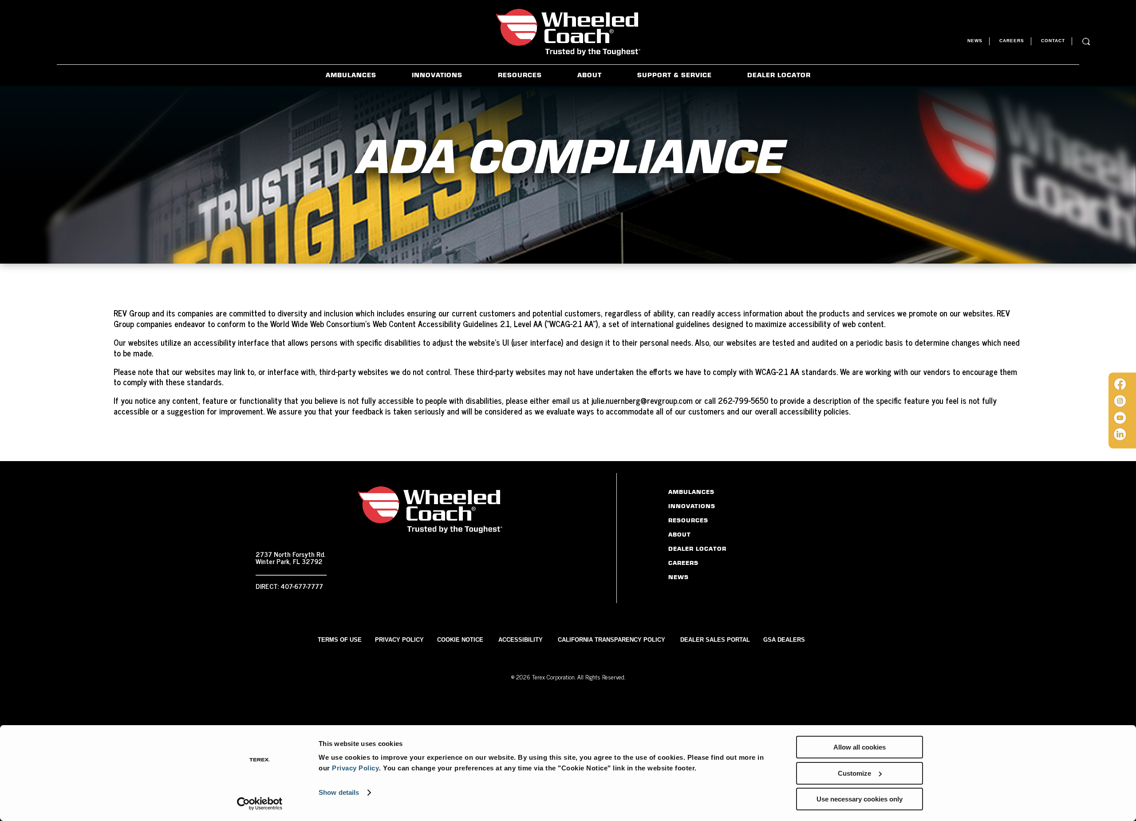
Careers (1011, 40)
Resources (520, 75)
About (589, 75)
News (974, 40)
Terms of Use (340, 639)
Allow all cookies (859, 747)
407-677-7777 (301, 586)
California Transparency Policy (611, 639)
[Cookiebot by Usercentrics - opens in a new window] (260, 803)
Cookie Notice (460, 639)
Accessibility (520, 639)
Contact (1053, 40)
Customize (854, 773)
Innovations (437, 75)
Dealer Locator (779, 75)
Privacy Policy (355, 768)
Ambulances (351, 75)
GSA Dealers (784, 639)
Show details (339, 792)
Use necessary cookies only (859, 799)
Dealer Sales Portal (715, 639)
